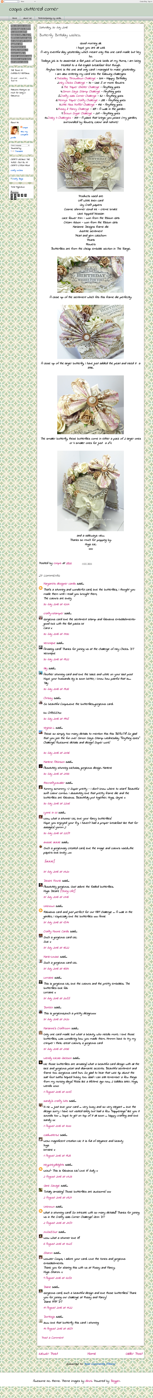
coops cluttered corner (33, 9)
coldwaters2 (51, 1135)
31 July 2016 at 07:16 (55, 897)
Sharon (47, 1253)
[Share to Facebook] (89, 564)
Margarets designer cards (59, 584)
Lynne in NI (50, 812)
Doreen (48, 1007)
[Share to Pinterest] (91, 564)
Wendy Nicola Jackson (57, 1058)
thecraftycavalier (53, 783)
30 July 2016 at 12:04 (56, 604)
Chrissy (48, 698)
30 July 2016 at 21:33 (56, 774)
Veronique (49, 643)
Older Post (134, 1354)
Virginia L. (48, 728)
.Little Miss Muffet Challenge (77, 104)
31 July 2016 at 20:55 (56, 998)
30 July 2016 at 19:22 (56, 659)
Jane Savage (51, 1186)
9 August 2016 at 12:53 (57, 1278)
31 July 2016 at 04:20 (56, 872)
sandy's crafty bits (55, 1101)
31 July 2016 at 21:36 (56, 1049)
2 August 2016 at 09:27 (57, 1197)
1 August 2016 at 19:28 (57, 1156)
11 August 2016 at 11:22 (57, 1308)
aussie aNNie (51, 842)
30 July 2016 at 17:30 (56, 634)
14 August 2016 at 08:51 (57, 1328)
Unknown (48, 906)
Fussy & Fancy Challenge (74, 109)
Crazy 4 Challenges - (60, 118)
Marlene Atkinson (53, 762)
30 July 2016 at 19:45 (56, 719)
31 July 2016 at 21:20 (56, 1019)
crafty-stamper (53, 613)
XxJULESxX (50, 1232)
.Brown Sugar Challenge (77, 113)
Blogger (114, 1381)
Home (14, 18)
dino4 (88, 1381)
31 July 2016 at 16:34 (55, 969)
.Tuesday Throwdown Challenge (75, 78)
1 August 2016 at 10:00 (57, 1126)
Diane (47, 1287)
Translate (19, 151)
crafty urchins (17, 170)
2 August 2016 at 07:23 (57, 1176)
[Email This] (83, 564)
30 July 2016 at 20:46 (56, 753)
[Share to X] (87, 564)
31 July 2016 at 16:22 (56, 948)
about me (27, 18)
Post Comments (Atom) (99, 1364)
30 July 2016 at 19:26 (56, 689)
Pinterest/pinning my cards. (49, 18)
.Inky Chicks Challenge (72, 83)
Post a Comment (52, 1338)
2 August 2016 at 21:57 (57, 1223)
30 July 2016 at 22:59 (56, 833)
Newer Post (48, 1354)
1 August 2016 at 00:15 (57, 1092)
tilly (45, 668)
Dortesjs (49, 1317)
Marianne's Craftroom (56, 1028)
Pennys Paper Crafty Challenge (77, 100)
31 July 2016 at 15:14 (56, 922)
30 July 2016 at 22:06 (56, 803)
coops (25, 127)
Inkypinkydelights (53, 1165)
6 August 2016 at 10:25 (57, 1244)
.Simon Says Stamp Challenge (81, 91)
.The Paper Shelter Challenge (81, 87)
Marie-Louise (51, 957)
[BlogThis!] (85, 564)
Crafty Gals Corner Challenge (78, 96)
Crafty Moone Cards (56, 931)
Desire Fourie (52, 881)
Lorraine (48, 978)
